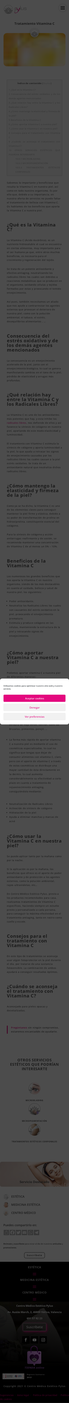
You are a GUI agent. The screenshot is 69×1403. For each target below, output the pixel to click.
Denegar (34, 707)
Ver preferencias (34, 716)
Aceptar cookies (34, 698)
